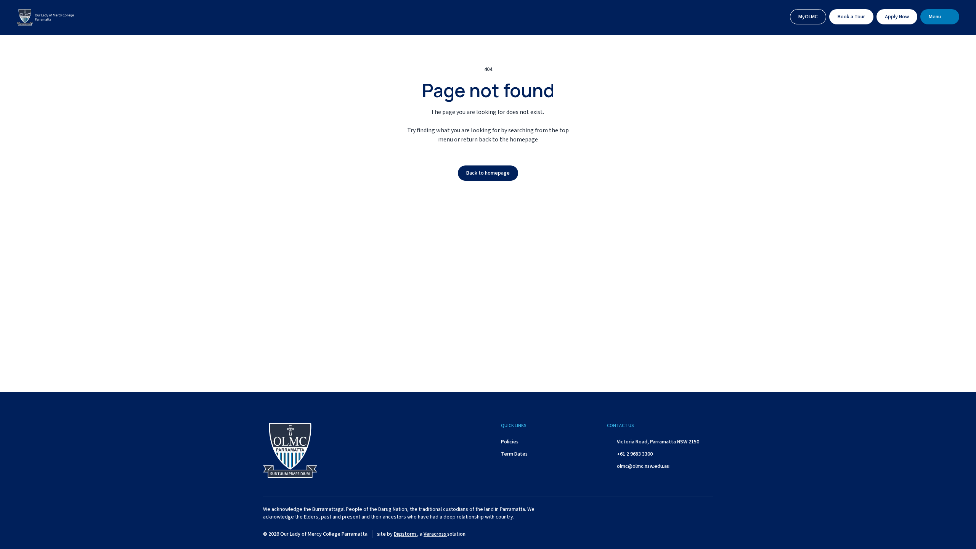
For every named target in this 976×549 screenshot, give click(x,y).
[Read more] (650, 534)
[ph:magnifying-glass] (776, 16)
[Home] (45, 17)
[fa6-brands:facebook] (650, 534)
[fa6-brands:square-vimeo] (707, 534)
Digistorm (405, 534)
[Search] (776, 16)
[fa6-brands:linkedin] (688, 534)
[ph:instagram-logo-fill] (669, 534)
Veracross (435, 534)
